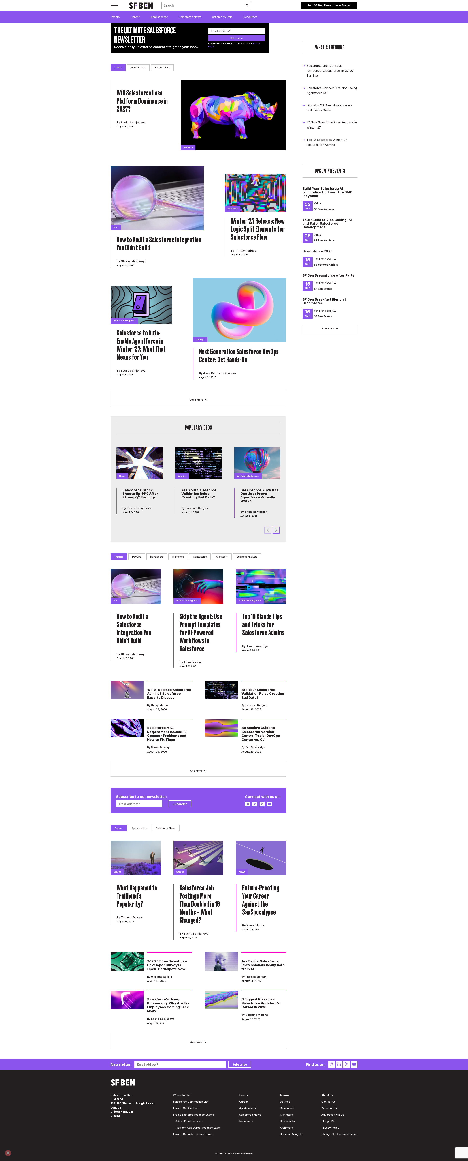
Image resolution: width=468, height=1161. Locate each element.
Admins (119, 556)
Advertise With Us (332, 1114)
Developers (156, 556)
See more (328, 328)
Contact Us (328, 1101)
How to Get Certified (186, 1108)
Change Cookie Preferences (339, 1134)
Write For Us (329, 1108)
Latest (118, 67)
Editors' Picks (162, 67)
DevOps (136, 556)
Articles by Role (222, 17)
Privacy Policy (330, 1127)
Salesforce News (190, 17)
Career (135, 17)
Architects (222, 556)
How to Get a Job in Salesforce (192, 1134)
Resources (250, 17)
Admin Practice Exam (189, 1121)
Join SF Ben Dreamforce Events (329, 5)
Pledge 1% (328, 1121)
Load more (196, 399)
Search (248, 5)
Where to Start (182, 1095)
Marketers (178, 556)
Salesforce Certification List (190, 1101)
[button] (276, 530)
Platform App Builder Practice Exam (198, 1127)
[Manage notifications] (8, 1153)
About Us (327, 1095)
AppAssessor (159, 17)
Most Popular (138, 67)
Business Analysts (247, 556)
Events (115, 17)
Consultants (200, 556)
